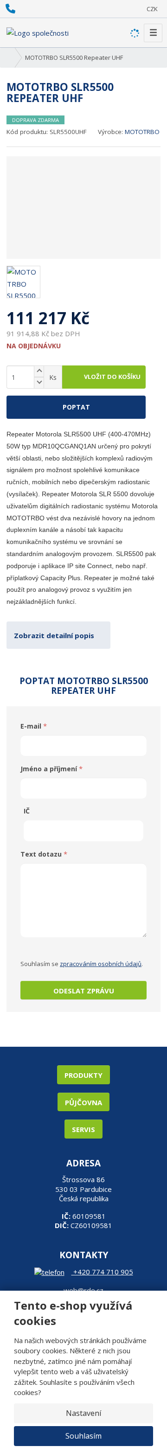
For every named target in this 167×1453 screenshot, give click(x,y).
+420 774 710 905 (102, 1271)
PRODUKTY (83, 1075)
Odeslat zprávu (83, 990)
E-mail (30, 726)
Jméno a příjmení (48, 768)
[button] (152, 9)
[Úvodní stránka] (37, 32)
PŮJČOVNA (83, 1102)
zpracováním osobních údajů (100, 964)
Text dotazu (41, 854)
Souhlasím (83, 1436)
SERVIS (83, 1129)
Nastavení (83, 1413)
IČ (27, 811)
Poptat (76, 407)
